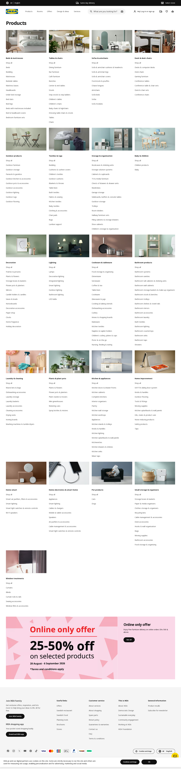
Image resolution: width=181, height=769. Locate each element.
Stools (51, 90)
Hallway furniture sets (100, 215)
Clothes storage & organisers (146, 508)
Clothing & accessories (58, 210)
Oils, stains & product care (145, 415)
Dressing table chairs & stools (61, 113)
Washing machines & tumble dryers (20, 424)
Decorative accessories (15, 308)
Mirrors (9, 290)
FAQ (90, 734)
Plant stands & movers (58, 397)
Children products (142, 165)
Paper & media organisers (145, 503)
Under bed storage (13, 95)
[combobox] (104, 11)
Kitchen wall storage (100, 410)
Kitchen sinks (97, 451)
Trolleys (95, 206)
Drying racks (11, 415)
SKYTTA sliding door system (146, 388)
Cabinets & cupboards (100, 174)
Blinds (8, 592)
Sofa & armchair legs (100, 72)
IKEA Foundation (125, 729)
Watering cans (54, 406)
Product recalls (154, 706)
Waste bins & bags (13, 388)
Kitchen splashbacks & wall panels (105, 438)
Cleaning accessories (14, 410)
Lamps (51, 272)
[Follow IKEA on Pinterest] (31, 751)
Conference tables (142, 81)
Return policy (94, 720)
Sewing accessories (13, 601)
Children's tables (55, 99)
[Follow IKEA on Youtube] (25, 751)
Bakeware (96, 322)
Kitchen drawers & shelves (102, 447)
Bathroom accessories (144, 313)
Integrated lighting (56, 281)
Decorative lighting (56, 276)
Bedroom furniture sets (15, 117)
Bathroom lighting (56, 294)
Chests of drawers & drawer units (105, 183)
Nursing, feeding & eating (102, 344)
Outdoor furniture (13, 165)
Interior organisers (99, 401)
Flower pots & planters (15, 285)
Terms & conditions (97, 738)
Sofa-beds (96, 95)
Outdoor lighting (12, 192)
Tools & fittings (141, 401)
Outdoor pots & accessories (17, 183)
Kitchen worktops (99, 415)
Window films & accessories (17, 606)
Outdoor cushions (56, 179)
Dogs (94, 503)
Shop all (9, 63)
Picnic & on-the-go (99, 340)
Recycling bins (140, 513)
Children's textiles (56, 174)
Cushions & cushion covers (59, 169)
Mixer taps (96, 456)
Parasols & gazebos (14, 174)
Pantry (94, 406)
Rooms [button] (40, 11)
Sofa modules (97, 104)
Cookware (96, 294)
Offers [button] (49, 11)
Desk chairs (139, 72)
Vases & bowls (12, 299)
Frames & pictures (13, 272)
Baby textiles (54, 206)
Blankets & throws (56, 183)
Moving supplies (141, 406)
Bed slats (9, 99)
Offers (59, 706)
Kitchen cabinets (98, 392)
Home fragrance (12, 322)
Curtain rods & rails (13, 597)
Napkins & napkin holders (102, 331)
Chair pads (53, 215)
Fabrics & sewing (55, 197)
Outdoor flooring (12, 201)
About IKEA (122, 706)
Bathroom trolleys (142, 299)
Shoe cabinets (97, 224)
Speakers (52, 517)
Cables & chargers (56, 508)
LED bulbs (53, 299)
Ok (149, 762)
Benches (52, 81)
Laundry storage (12, 397)
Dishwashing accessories (102, 308)
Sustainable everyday (126, 715)
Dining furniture (55, 67)
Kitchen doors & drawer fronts (104, 388)
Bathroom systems (142, 272)
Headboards (11, 90)
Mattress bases (12, 85)
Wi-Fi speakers (11, 513)
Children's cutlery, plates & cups (104, 335)
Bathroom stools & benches (146, 294)
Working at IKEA (124, 724)
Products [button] (29, 11)
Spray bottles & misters (58, 410)
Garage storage (98, 192)
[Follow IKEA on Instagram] (14, 751)
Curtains (9, 588)
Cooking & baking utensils (102, 303)
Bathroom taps (141, 340)
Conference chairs (142, 95)
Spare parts (93, 715)
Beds (8, 67)
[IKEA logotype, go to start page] (12, 11)
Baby (137, 169)
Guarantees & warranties (99, 724)
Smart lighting (54, 285)
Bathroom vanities (142, 276)
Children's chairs (55, 104)
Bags (137, 531)
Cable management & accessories (62, 526)
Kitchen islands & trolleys (102, 424)
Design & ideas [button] (63, 11)
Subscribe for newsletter (158, 710)
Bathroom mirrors (142, 308)
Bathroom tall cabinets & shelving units (150, 281)
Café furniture (54, 76)
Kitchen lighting (98, 433)
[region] (90, 762)
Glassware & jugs (99, 299)
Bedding (9, 72)
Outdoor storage (13, 169)
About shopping (95, 710)
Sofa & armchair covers (101, 76)
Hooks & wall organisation (145, 526)
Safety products (141, 424)
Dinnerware (96, 276)
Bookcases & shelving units (103, 165)
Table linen (53, 188)
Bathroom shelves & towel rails (147, 303)
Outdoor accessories (14, 188)
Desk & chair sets (142, 90)
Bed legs (9, 104)
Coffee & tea (97, 285)
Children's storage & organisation (105, 229)
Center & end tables (57, 85)
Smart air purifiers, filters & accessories (21, 499)
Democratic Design (126, 710)
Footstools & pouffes (100, 81)
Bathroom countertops (144, 331)
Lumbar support (55, 224)
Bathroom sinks (141, 335)
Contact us (93, 729)
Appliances (96, 419)
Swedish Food (62, 715)
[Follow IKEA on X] (19, 751)
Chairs (51, 122)
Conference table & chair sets (147, 85)
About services (95, 706)
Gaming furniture (141, 76)
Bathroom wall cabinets (144, 285)
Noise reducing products (144, 419)
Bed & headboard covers (16, 113)
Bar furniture (54, 72)
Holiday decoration (13, 326)
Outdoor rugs (11, 197)
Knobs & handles (98, 429)
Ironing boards (11, 419)
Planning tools (62, 720)
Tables (51, 117)
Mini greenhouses (56, 401)
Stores (59, 729)
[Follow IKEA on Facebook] (8, 751)
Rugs (51, 220)
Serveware (96, 281)
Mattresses (10, 76)
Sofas (94, 99)
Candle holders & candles (16, 294)
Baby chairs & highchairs (58, 108)
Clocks (8, 317)
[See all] (62, 648)
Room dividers (97, 210)
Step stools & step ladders (59, 95)
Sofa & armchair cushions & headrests (107, 67)
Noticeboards (11, 303)
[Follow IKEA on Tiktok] (36, 751)
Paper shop (10, 313)
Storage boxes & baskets (16, 281)
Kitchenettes (97, 442)
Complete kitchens (99, 397)
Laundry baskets (12, 401)
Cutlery (94, 313)
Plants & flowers (12, 276)
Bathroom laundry (142, 317)
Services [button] (77, 11)
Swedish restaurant (64, 710)
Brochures (61, 724)
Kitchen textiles (55, 201)
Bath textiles (54, 192)
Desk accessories (142, 522)
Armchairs (96, 90)
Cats (93, 499)
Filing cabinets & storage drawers (105, 220)
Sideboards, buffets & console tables (106, 197)
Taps (137, 429)
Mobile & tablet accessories (60, 513)
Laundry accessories (14, 406)
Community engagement (128, 720)
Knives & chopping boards (102, 317)
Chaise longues (98, 85)
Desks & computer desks (145, 67)
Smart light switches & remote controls (22, 508)
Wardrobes (96, 188)
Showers (138, 344)
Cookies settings (130, 762)
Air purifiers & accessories (59, 522)
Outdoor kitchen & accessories (18, 179)
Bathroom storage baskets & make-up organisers (155, 290)
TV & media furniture (100, 179)
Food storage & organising (102, 272)
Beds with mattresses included (18, 108)
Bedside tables (12, 81)
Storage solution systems (102, 169)
